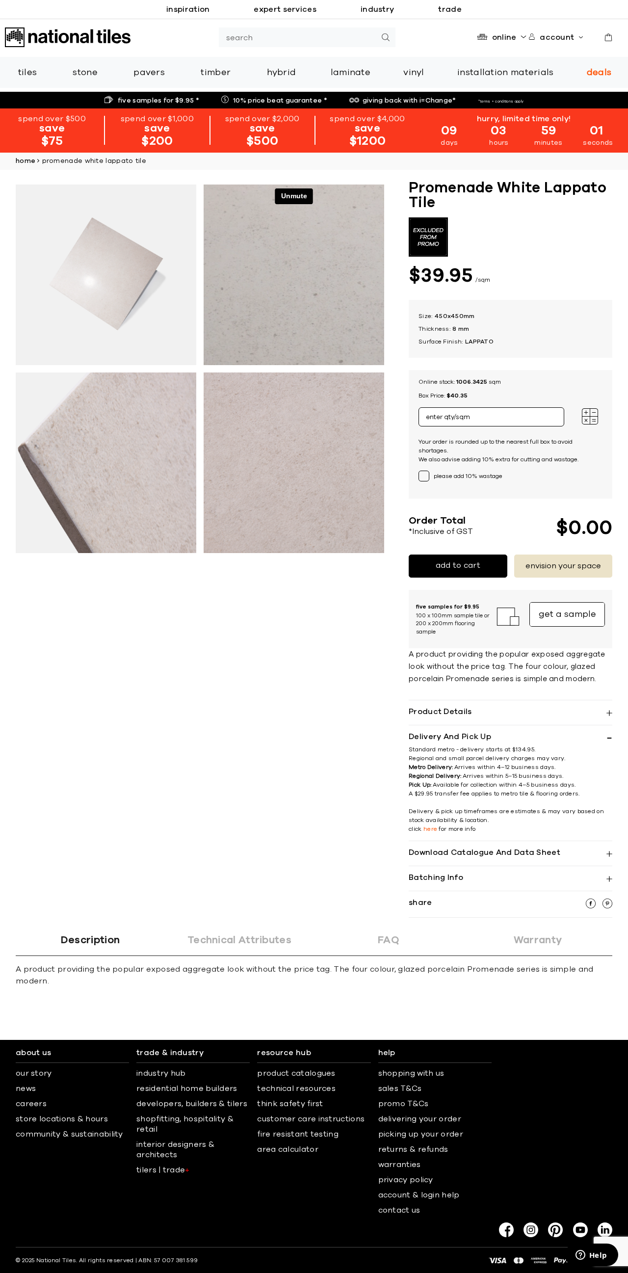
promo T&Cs (403, 1104)
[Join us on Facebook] (506, 1229)
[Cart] (608, 37)
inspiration (187, 9)
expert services (285, 9)
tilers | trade (163, 1170)
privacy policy (405, 1180)
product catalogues (296, 1073)
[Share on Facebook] (592, 906)
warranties (399, 1164)
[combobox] (297, 37)
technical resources (296, 1088)
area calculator (287, 1149)
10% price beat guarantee (280, 100)
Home (25, 161)
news (26, 1088)
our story (34, 1073)
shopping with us (411, 1073)
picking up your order (420, 1134)
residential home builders (186, 1088)
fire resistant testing (298, 1134)
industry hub (161, 1073)
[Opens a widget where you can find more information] (591, 1256)
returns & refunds (413, 1149)
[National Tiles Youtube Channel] (580, 1229)
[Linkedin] (605, 1229)
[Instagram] (530, 1229)
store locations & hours (62, 1119)
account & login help (419, 1195)
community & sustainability (69, 1134)
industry (377, 9)
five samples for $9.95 (158, 100)
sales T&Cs (400, 1088)
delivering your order (419, 1119)
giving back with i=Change (409, 100)
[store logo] (68, 37)
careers (31, 1104)
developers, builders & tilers (191, 1104)
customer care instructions (311, 1119)
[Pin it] (607, 906)
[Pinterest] (555, 1229)
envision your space (563, 566)
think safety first (290, 1104)
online (504, 37)
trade (450, 9)
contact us (399, 1210)
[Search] (385, 37)
